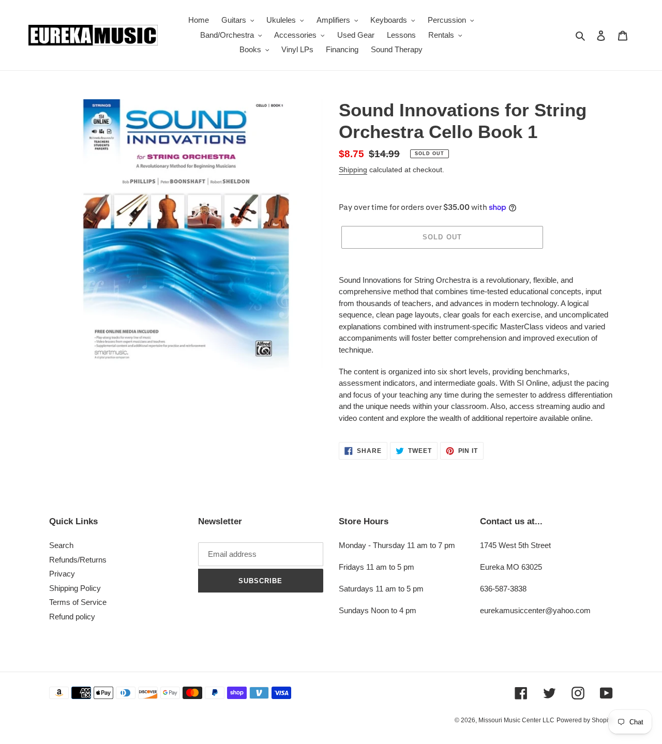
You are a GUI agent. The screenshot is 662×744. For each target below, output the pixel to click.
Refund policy (72, 616)
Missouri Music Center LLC (516, 720)
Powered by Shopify (584, 720)
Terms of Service (78, 602)
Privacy (62, 573)
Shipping (353, 169)
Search (61, 545)
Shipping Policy (75, 588)
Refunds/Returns (78, 559)
